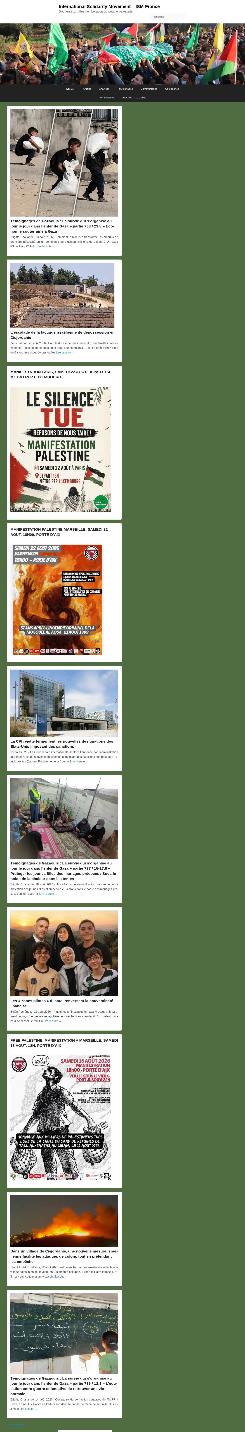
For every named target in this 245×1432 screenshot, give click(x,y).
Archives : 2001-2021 (134, 97)
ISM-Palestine (106, 97)
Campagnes (172, 88)
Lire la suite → (46, 246)
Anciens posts (15, 1424)
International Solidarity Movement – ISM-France (109, 6)
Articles (87, 88)
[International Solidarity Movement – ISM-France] (122, 54)
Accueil (70, 88)
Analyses (104, 88)
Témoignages (125, 88)
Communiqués (149, 88)
